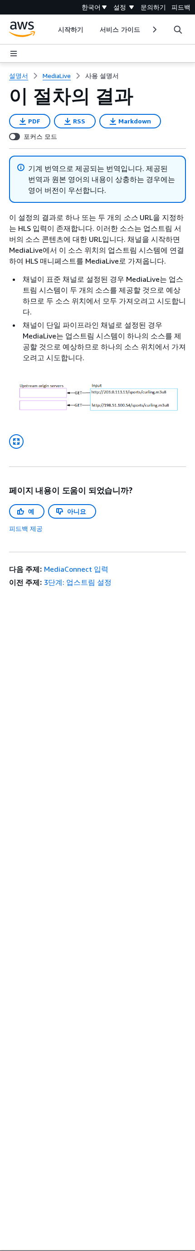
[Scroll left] (51, 29)
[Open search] (178, 29)
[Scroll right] (154, 29)
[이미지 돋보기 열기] (16, 441)
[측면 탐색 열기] (13, 53)
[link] (102, 75)
